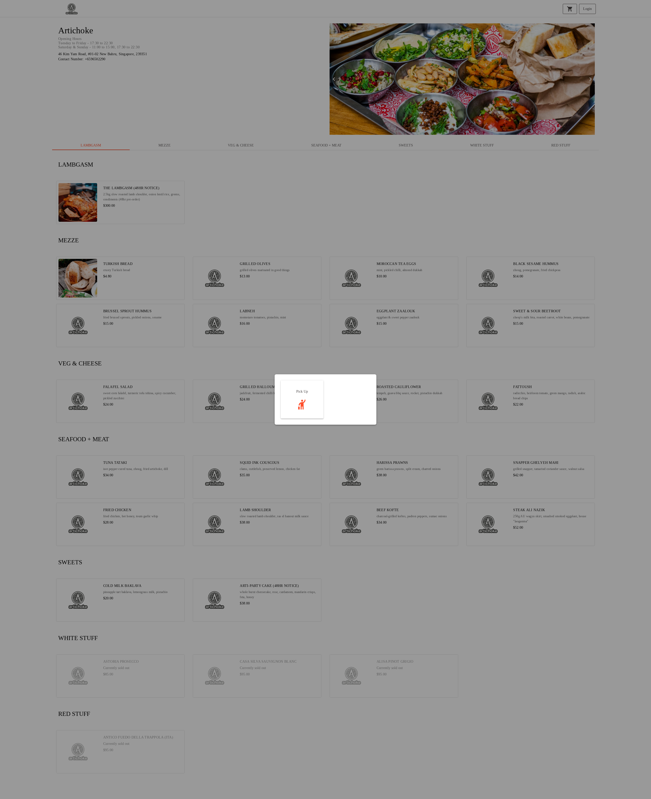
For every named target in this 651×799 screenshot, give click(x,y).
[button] (302, 399)
